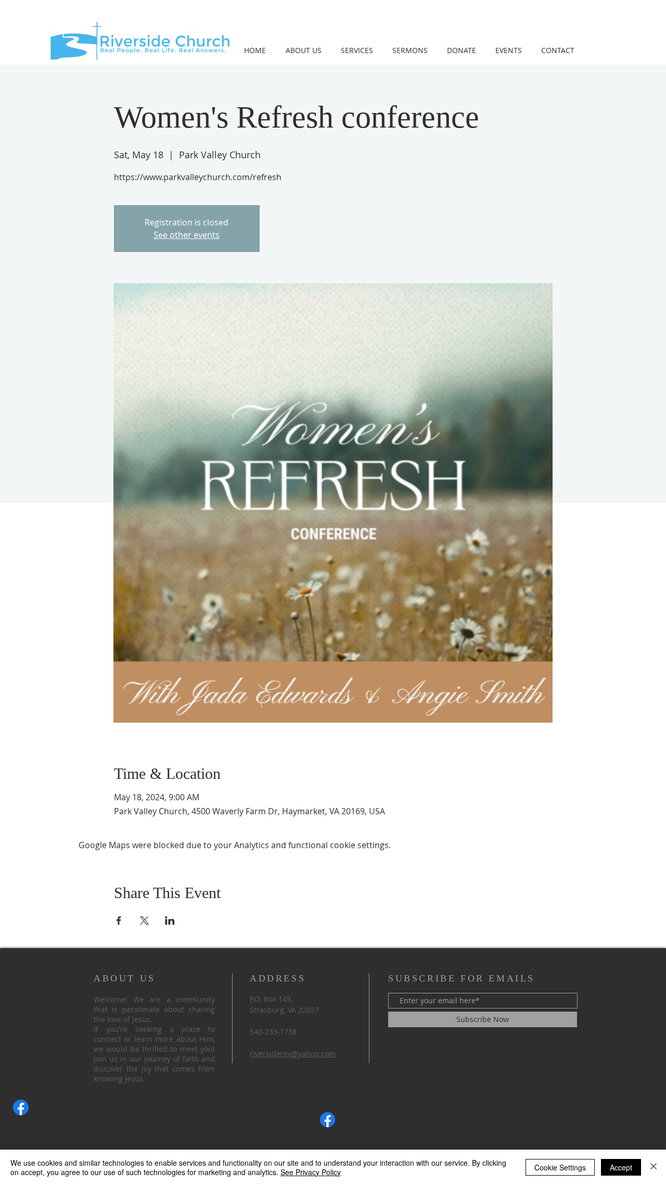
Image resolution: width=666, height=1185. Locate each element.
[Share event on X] (144, 920)
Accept (621, 1167)
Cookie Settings (560, 1167)
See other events (186, 235)
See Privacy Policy (310, 1172)
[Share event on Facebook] (119, 920)
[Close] (653, 1167)
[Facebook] (20, 1107)
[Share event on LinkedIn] (170, 920)
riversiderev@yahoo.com (293, 1053)
